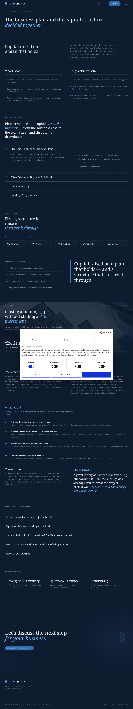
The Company (65, 687)
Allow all (96, 375)
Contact (63, 694)
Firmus (126, 704)
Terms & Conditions (91, 694)
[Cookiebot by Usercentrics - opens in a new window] (102, 333)
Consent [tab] (35, 340)
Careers (63, 691)
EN (99, 3)
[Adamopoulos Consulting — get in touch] (123, 638)
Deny (37, 375)
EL (103, 3)
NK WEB (113, 704)
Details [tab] (66, 340)
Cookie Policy (89, 691)
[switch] (55, 366)
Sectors (39, 691)
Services (39, 687)
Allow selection (66, 375)
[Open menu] (126, 4)
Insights (39, 694)
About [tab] (97, 340)
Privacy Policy (89, 687)
